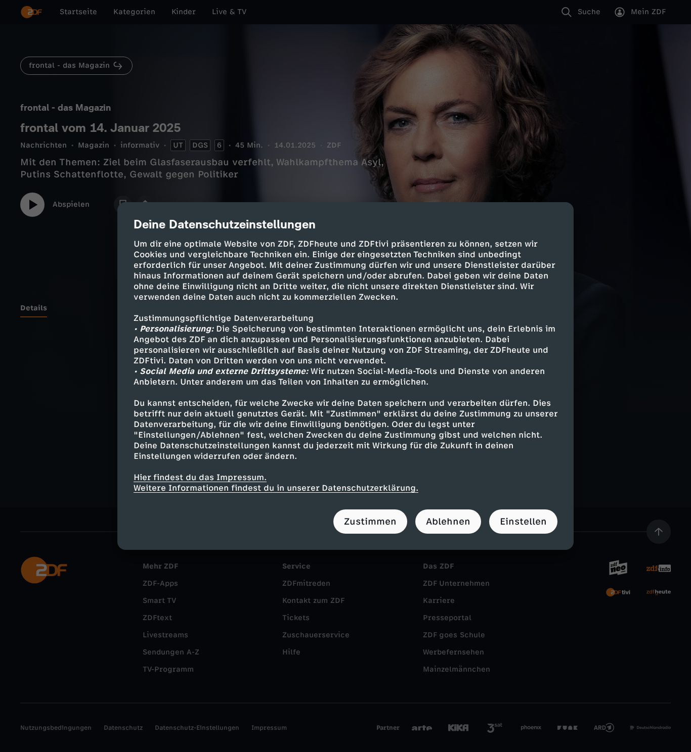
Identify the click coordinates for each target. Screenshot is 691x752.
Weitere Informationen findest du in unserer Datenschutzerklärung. (276, 488)
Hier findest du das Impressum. (200, 477)
